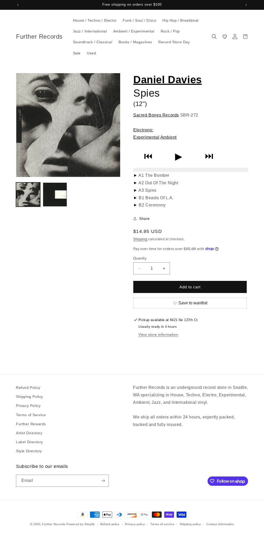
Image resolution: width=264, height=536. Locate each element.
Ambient (168, 137)
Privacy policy (135, 524)
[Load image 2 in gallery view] (55, 194)
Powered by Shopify (81, 524)
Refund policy (110, 524)
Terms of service (162, 524)
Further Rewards (31, 424)
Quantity (140, 258)
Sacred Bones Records (156, 115)
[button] (214, 36)
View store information (158, 334)
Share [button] (144, 218)
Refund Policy (28, 388)
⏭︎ (209, 156)
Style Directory (29, 451)
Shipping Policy (29, 397)
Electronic (143, 130)
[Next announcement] (246, 5)
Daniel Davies (167, 79)
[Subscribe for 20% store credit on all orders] (103, 481)
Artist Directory (29, 433)
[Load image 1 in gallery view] (28, 194)
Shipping (140, 239)
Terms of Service (31, 415)
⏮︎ (148, 156)
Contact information (220, 524)
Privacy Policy (28, 406)
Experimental (146, 137)
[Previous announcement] (17, 5)
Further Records (54, 524)
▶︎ (178, 156)
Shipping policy (190, 524)
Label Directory (29, 442)
